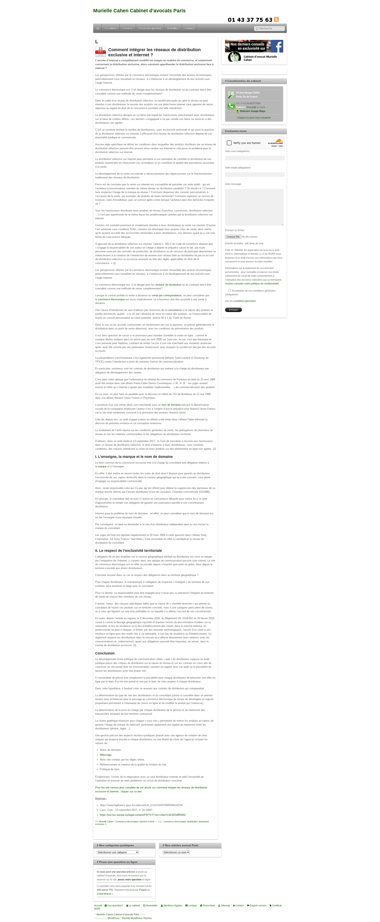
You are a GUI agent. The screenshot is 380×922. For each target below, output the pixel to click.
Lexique (192, 905)
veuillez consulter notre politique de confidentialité (252, 283)
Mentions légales (172, 905)
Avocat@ (251, 107)
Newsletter (151, 905)
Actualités (173, 28)
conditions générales (245, 301)
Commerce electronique (126, 821)
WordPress (114, 918)
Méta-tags (105, 754)
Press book (208, 905)
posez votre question (129, 879)
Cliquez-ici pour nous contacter (254, 117)
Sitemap (225, 905)
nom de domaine (171, 404)
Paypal (143, 890)
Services (128, 28)
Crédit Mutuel (104, 893)
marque (102, 466)
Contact (189, 28)
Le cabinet (111, 28)
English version (257, 905)
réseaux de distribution (168, 284)
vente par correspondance (166, 295)
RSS (282, 19)
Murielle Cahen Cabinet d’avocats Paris (139, 10)
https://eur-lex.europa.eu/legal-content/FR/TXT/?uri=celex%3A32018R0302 (143, 814)
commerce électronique (111, 299)
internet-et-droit (147, 821)
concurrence (175, 310)
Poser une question (150, 28)
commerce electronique (174, 821)
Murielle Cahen (106, 821)
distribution (192, 821)
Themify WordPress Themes (137, 918)
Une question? (115, 905)
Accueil (97, 28)
